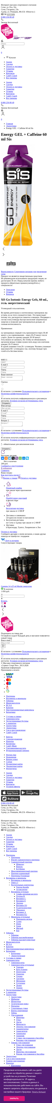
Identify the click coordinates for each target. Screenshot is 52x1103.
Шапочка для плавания (26, 1052)
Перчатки (15, 1006)
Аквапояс (20, 1036)
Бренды (9, 737)
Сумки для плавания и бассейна (30, 1038)
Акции (9, 62)
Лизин (19, 985)
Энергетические (18, 956)
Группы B (20, 896)
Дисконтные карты (14, 766)
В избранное (6, 468)
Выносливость (7, 272)
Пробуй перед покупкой (16, 498)
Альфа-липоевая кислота (27, 894)
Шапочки (20, 1017)
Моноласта (21, 1024)
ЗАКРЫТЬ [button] (14, 1098)
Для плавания (17, 1015)
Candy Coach (11, 76)
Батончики (10, 712)
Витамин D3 (21, 905)
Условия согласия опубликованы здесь (26, 401)
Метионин (20, 981)
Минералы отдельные (20, 917)
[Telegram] (9, 458)
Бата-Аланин (21, 969)
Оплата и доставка (14, 66)
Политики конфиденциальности (15, 394)
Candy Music (11, 746)
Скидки (9, 64)
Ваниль (19, 867)
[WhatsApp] (20, 458)
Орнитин (20, 974)
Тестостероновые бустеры (17, 721)
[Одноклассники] (6, 458)
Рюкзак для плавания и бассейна (30, 1054)
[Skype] (27, 458)
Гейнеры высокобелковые (22, 937)
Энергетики (11, 728)
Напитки (10, 741)
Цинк (18, 924)
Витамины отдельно (20, 892)
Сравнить (5, 470)
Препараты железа (24, 919)
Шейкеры (15, 999)
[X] (13, 458)
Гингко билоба (22, 887)
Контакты (10, 73)
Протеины (10, 696)
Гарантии (10, 69)
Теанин (19, 988)
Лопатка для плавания (25, 1027)
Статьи (9, 762)
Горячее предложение (15, 1061)
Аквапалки (21, 1033)
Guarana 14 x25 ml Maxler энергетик (16, 586)
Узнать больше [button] (39, 1092)
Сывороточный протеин (21, 862)
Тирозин (20, 967)
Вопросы (10, 294)
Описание (10, 290)
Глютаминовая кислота (16, 748)
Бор (17, 931)
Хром (18, 926)
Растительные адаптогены (22, 885)
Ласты (19, 1022)
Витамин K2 (21, 915)
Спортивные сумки (19, 1008)
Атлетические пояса (19, 1004)
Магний (19, 928)
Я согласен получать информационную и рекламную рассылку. (24, 399)
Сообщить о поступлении (12, 466)
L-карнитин (11, 723)
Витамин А (21, 912)
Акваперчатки (22, 1029)
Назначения (11, 757)
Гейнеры (10, 701)
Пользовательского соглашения (35, 391)
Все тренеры (11, 78)
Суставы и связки (13, 716)
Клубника (20, 869)
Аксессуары (11, 726)
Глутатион (20, 983)
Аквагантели (21, 1031)
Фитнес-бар (11, 755)
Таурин (19, 976)
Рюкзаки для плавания (26, 1040)
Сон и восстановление (15, 730)
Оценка (4, 382)
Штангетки (16, 1001)
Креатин (9, 708)
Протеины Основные (20, 876)
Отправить (6, 403)
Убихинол (20, 910)
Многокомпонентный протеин (24, 871)
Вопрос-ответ (12, 759)
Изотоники (16, 1065)
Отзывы (9, 71)
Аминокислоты (12, 719)
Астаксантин (21, 889)
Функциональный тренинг (17, 750)
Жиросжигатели (13, 703)
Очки (18, 1020)
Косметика (10, 744)
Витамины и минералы (16, 698)
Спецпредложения (14, 739)
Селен (18, 921)
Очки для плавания (24, 1045)
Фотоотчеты (11, 768)
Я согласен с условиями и (26, 392)
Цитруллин (21, 972)
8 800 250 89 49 (7, 17)
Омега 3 (14, 883)
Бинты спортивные (19, 1011)
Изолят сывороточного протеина (25, 860)
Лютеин (19, 903)
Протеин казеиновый (20, 873)
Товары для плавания (20, 1043)
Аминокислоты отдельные (22, 965)
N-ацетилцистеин (23, 908)
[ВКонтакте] (2, 458)
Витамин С (21, 899)
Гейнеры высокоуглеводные (23, 940)
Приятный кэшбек (14, 488)
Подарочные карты (14, 764)
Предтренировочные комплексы (20, 710)
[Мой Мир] (23, 458)
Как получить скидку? (10, 475)
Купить (4, 601)
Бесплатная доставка (15, 508)
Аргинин (20, 979)
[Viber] (16, 458)
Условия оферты (13, 786)
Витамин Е (21, 901)
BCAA (9, 705)
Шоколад (20, 864)
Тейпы (14, 1013)
